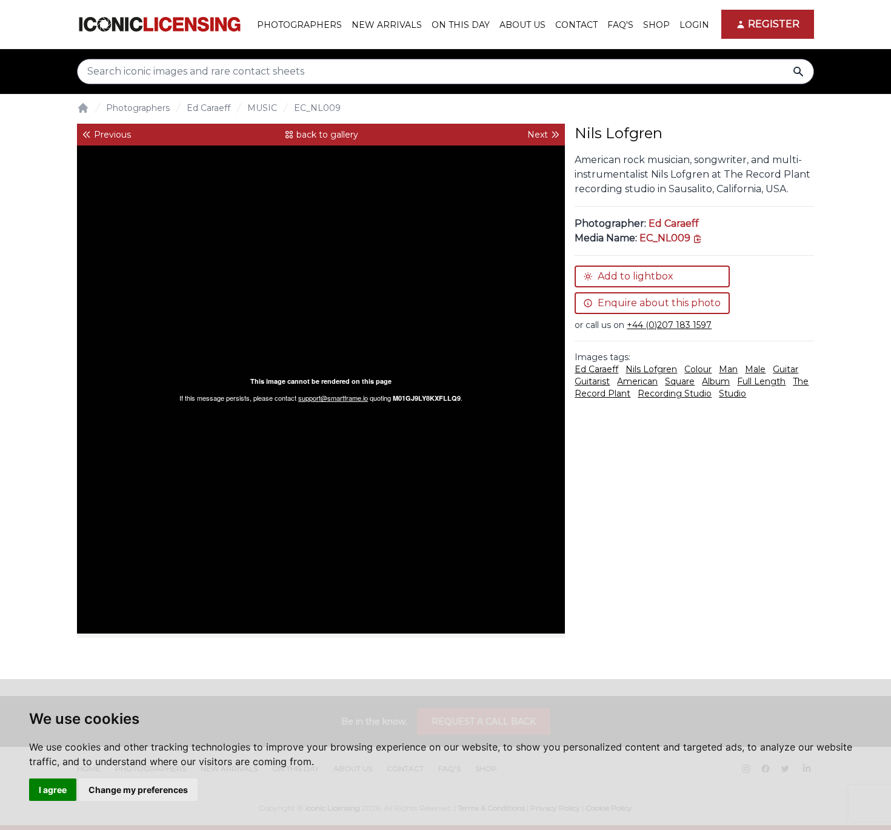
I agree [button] (53, 790)
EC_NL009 (317, 107)
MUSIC (262, 107)
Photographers (138, 107)
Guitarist (592, 381)
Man (728, 369)
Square (680, 381)
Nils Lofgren (651, 369)
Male (755, 369)
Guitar (785, 369)
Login (694, 24)
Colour (698, 369)
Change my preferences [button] (138, 790)
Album (716, 381)
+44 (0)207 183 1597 (669, 325)
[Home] (83, 108)
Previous (112, 134)
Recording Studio (675, 393)
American (637, 381)
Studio (732, 393)
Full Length (761, 381)
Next (537, 134)
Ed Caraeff (208, 107)
